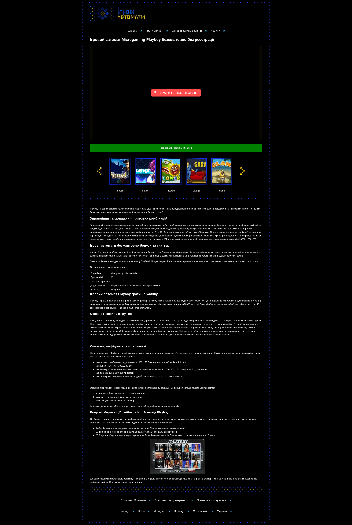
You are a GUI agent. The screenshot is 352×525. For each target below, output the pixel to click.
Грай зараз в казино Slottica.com (176, 148)
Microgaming (127, 209)
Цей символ (177, 388)
